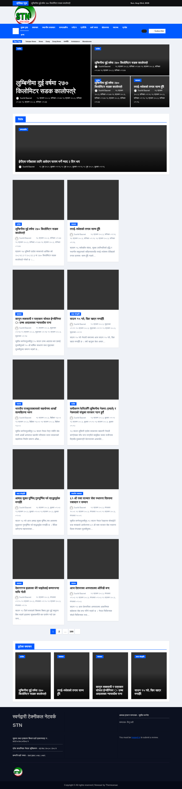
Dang (48, 41)
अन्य (23, 35)
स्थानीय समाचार (48, 27)
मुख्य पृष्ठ (24, 27)
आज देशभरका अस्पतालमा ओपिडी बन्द (89, 588)
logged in (136, 737)
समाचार (35, 27)
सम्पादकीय (63, 27)
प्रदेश (124, 27)
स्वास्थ (115, 27)
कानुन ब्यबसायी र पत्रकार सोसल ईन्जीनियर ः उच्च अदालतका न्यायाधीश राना (109, 690)
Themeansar (112, 785)
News (41, 41)
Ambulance (75, 41)
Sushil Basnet (26, 98)
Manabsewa (87, 41)
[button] (168, 31)
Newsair (98, 785)
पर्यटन (74, 27)
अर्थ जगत (94, 27)
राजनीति (66, 41)
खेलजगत (105, 27)
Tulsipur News (30, 41)
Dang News (56, 41)
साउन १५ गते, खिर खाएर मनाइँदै (87, 318)
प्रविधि (83, 27)
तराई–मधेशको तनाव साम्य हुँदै (149, 86)
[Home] (16, 31)
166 (71, 631)
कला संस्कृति (75, 314)
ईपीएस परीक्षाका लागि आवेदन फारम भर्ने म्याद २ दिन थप (49, 161)
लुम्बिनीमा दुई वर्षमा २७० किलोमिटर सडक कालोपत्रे (121, 62)
